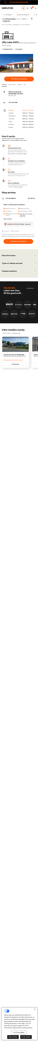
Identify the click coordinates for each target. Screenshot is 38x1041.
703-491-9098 (8, 45)
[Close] (35, 1009)
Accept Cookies (26, 1037)
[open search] (23, 8)
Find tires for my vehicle (19, 79)
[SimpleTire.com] (9, 8)
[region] (19, 1023)
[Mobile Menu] (35, 8)
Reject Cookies (13, 1037)
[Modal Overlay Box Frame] (19, 2)
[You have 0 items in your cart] (31, 8)
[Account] (27, 8)
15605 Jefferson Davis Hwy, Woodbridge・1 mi (15, 356)
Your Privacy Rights (18, 1032)
